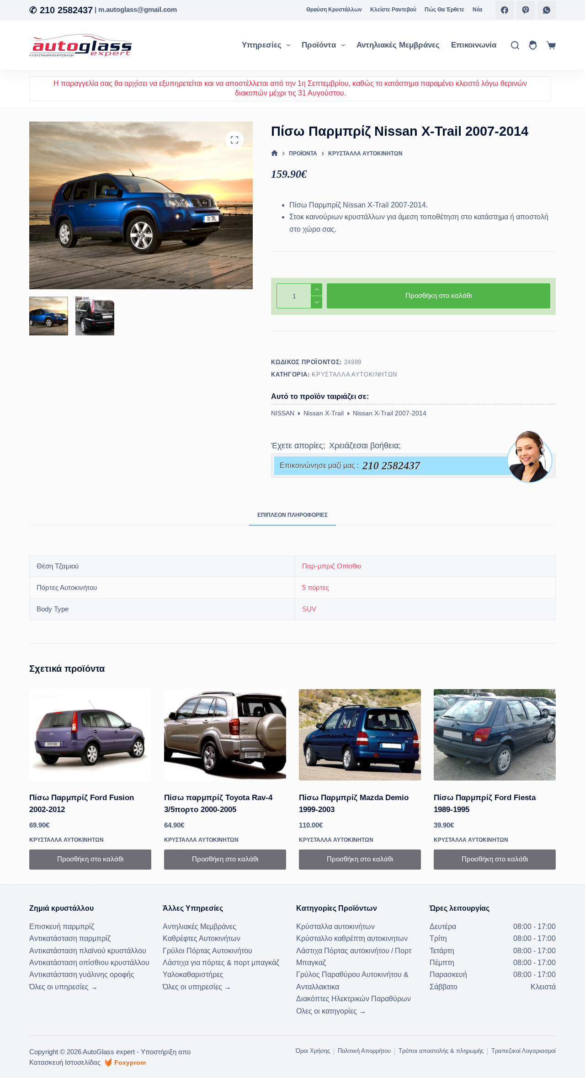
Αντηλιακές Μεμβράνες (398, 45)
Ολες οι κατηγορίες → (331, 1011)
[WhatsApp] (546, 10)
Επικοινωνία (473, 45)
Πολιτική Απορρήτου (364, 1050)
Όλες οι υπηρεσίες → (63, 987)
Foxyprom (130, 1062)
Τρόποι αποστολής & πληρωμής (441, 1050)
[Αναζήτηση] (515, 45)
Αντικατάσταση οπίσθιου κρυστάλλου (89, 962)
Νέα (477, 9)
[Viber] (525, 10)
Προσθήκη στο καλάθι (438, 295)
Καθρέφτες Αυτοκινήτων (201, 938)
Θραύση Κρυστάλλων (334, 9)
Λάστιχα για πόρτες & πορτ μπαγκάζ (221, 962)
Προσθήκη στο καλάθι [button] (90, 859)
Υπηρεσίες (262, 45)
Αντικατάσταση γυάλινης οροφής (81, 974)
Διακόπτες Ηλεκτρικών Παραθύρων (353, 999)
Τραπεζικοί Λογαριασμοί (523, 1050)
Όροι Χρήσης (313, 1050)
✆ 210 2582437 (61, 10)
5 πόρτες (315, 587)
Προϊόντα (319, 45)
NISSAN (282, 413)
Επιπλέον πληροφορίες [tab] (292, 515)
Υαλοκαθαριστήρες (193, 974)
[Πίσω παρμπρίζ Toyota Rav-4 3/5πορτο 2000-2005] (225, 735)
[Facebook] (504, 10)
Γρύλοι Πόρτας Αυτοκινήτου (207, 951)
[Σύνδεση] (532, 45)
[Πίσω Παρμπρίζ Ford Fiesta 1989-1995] (495, 735)
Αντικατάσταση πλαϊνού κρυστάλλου (87, 951)
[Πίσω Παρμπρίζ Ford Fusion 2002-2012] (90, 735)
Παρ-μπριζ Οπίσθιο (331, 566)
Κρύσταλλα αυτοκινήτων (354, 374)
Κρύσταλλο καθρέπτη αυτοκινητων (352, 938)
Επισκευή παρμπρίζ (61, 926)
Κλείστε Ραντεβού (393, 9)
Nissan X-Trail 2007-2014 (389, 413)
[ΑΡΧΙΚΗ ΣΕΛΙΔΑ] (274, 153)
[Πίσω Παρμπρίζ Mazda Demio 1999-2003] (360, 735)
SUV (309, 609)
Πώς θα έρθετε (444, 9)
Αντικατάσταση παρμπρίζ (70, 938)
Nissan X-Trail (323, 413)
